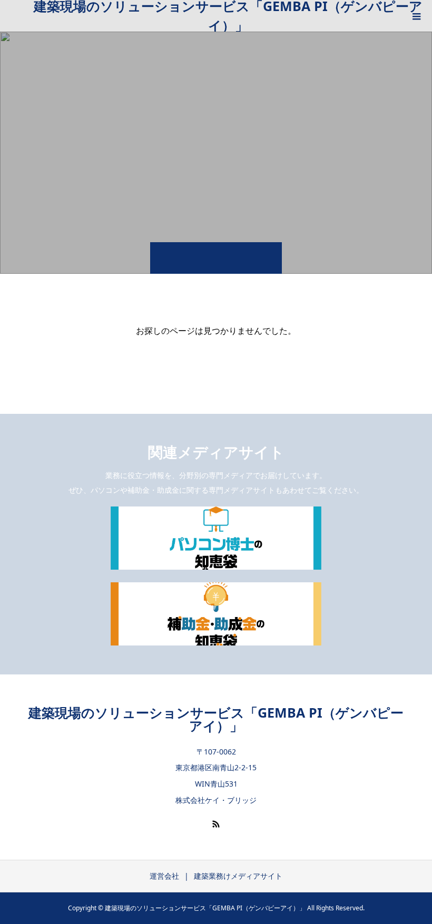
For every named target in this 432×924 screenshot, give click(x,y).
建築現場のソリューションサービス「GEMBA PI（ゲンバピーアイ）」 (228, 16)
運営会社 (164, 876)
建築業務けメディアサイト (238, 876)
